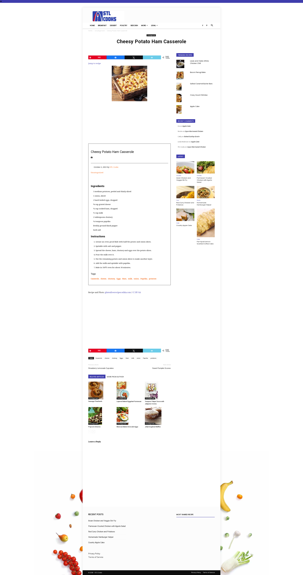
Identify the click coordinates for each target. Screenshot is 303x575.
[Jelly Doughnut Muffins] (158, 416)
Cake (177, 223)
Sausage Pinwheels (95, 401)
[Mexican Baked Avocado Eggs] (129, 416)
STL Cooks (114, 167)
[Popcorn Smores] (101, 416)
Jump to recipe (94, 63)
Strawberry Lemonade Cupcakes (101, 368)
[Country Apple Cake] (185, 215)
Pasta (198, 200)
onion (136, 279)
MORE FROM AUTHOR (115, 377)
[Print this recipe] (92, 157)
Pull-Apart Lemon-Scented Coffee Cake (205, 243)
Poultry (123, 25)
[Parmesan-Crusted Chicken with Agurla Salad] (206, 167)
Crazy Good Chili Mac (199, 95)
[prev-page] (89, 431)
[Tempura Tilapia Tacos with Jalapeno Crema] (158, 390)
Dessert (113, 25)
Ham (124, 279)
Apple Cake (194, 106)
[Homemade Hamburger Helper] (206, 192)
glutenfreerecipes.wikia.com (118, 292)
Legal (153, 25)
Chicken (178, 175)
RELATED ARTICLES (97, 377)
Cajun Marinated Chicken (194, 131)
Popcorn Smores (94, 427)
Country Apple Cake (184, 225)
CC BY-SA (136, 292)
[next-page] (93, 431)
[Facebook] (202, 25)
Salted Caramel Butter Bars (201, 83)
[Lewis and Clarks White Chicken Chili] (180, 64)
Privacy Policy (94, 553)
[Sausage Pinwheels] (101, 390)
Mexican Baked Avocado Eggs (127, 427)
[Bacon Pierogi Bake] (180, 75)
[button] (212, 25)
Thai (177, 200)
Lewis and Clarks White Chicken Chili (199, 62)
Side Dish (134, 25)
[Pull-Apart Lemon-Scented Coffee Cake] (206, 223)
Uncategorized (100, 31)
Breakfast (102, 25)
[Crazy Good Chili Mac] (179, 98)
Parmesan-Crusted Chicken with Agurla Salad (204, 180)
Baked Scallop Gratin (191, 136)
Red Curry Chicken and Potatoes (185, 204)
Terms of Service (95, 557)
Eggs (119, 279)
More (143, 25)
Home (92, 25)
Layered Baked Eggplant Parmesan (129, 401)
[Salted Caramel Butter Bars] (179, 86)
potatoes (152, 279)
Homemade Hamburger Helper (204, 204)
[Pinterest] (206, 25)
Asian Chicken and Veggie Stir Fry (183, 179)
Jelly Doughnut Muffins (153, 427)
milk (130, 279)
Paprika (143, 279)
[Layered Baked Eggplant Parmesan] (129, 390)
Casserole (95, 279)
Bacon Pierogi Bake (198, 72)
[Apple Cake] (179, 109)
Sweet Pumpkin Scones (161, 368)
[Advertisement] (129, 123)
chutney (111, 279)
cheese (103, 279)
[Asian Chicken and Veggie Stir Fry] (185, 167)
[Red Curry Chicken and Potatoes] (185, 192)
